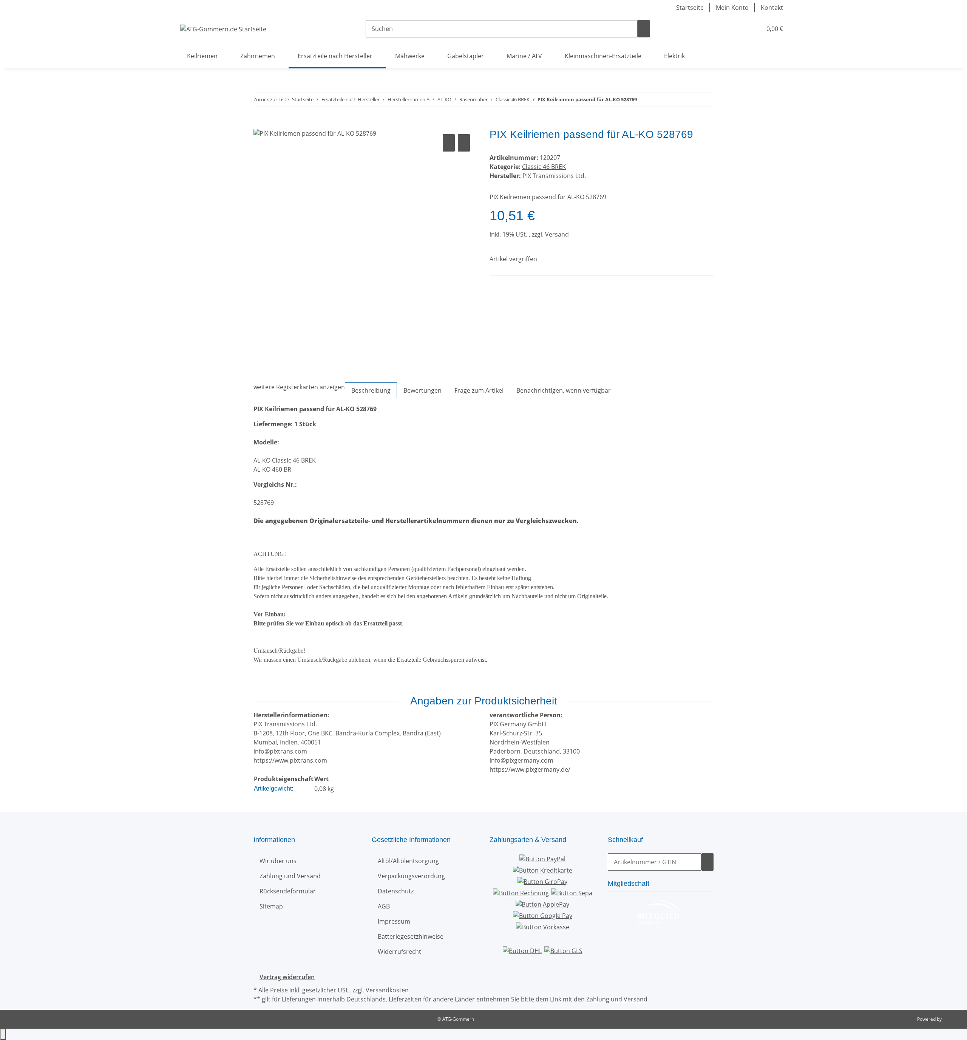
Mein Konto (732, 7)
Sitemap (271, 906)
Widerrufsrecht (399, 951)
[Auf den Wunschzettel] (464, 143)
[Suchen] (644, 28)
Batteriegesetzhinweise (410, 936)
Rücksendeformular (288, 891)
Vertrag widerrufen (287, 977)
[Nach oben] (3, 1034)
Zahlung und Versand (290, 876)
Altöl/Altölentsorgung (408, 861)
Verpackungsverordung (411, 876)
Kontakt (772, 7)
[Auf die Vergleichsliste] (449, 143)
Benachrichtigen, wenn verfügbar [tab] (563, 390)
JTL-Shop (952, 1019)
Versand (557, 234)
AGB (384, 906)
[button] (741, 28)
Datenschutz (396, 891)
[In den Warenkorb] (259, 124)
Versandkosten (387, 990)
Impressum (394, 921)
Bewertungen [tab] (422, 390)
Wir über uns (278, 861)
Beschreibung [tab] (371, 390)
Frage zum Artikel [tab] (479, 390)
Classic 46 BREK (544, 166)
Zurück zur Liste (271, 99)
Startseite (690, 7)
